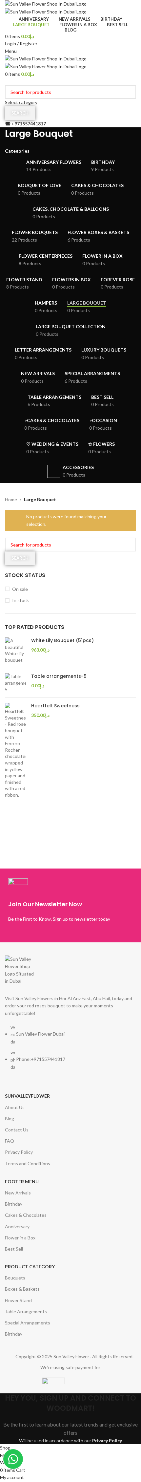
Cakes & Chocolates (26, 1215)
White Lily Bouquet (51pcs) (62, 640)
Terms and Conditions (27, 1163)
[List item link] (70, 1050)
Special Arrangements (27, 1322)
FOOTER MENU (22, 1181)
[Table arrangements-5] (15, 683)
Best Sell (14, 1249)
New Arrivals (18, 1192)
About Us (15, 1107)
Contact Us (17, 1129)
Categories (17, 151)
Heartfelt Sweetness (55, 706)
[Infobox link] (70, 902)
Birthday (13, 1204)
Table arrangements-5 (59, 676)
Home (11, 499)
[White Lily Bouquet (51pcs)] (15, 650)
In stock (20, 600)
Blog (9, 1118)
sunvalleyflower (27, 1096)
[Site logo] (46, 3)
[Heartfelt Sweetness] (15, 750)
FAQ (9, 1141)
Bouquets (15, 1277)
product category (30, 1266)
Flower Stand (18, 1300)
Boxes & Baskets (22, 1289)
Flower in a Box (20, 1237)
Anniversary (17, 1226)
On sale (20, 589)
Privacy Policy (19, 1152)
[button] (13, 1459)
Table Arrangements (26, 1311)
